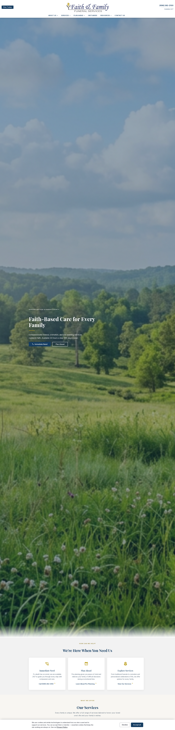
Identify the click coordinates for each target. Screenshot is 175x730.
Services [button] (65, 15)
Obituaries (92, 15)
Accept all (137, 725)
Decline (125, 725)
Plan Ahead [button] (78, 15)
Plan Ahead (60, 344)
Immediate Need (39, 344)
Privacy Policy (62, 727)
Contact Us (120, 15)
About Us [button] (52, 15)
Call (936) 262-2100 (47, 684)
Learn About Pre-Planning (86, 684)
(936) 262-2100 (166, 5)
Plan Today (7, 7)
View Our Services (125, 684)
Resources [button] (105, 15)
